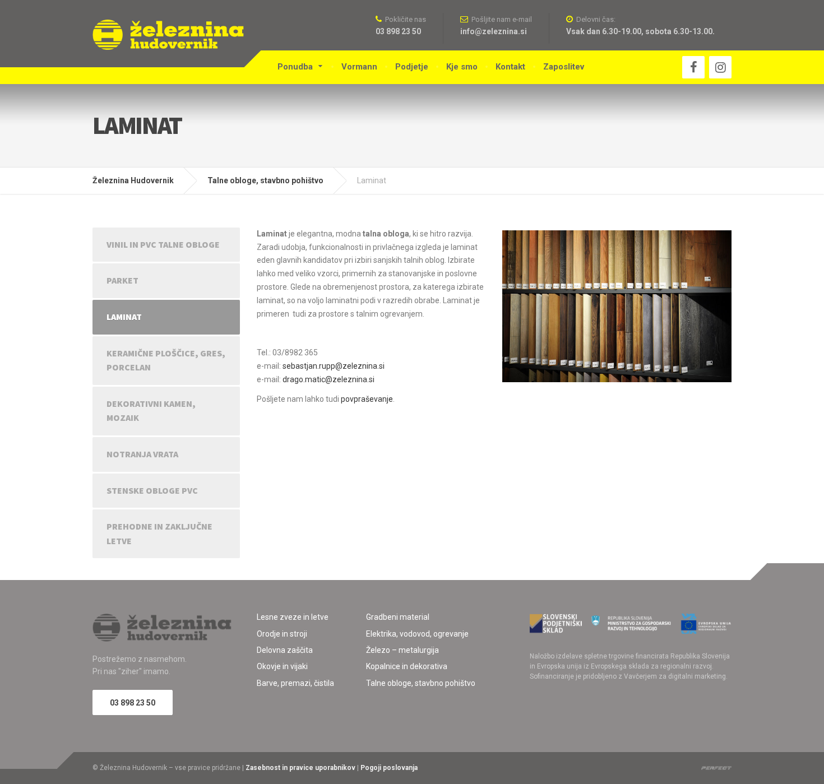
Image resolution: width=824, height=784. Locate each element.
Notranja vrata (142, 454)
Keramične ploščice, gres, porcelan (166, 360)
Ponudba (295, 67)
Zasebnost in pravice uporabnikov (300, 768)
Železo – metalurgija (402, 650)
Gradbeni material (397, 617)
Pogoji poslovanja (389, 768)
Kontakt (510, 67)
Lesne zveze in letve (292, 617)
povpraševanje (367, 399)
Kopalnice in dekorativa (406, 666)
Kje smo (462, 67)
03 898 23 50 (132, 702)
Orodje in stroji (282, 633)
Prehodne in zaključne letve (159, 533)
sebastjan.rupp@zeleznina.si (334, 365)
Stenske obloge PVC (152, 490)
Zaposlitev (563, 67)
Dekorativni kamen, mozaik (151, 411)
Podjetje (411, 67)
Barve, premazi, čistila (295, 683)
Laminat (124, 316)
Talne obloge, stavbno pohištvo (420, 683)
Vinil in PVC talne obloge (163, 244)
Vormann (359, 67)
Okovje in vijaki (282, 666)
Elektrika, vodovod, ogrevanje (417, 633)
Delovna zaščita (285, 650)
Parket (122, 280)
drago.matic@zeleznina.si (328, 379)
